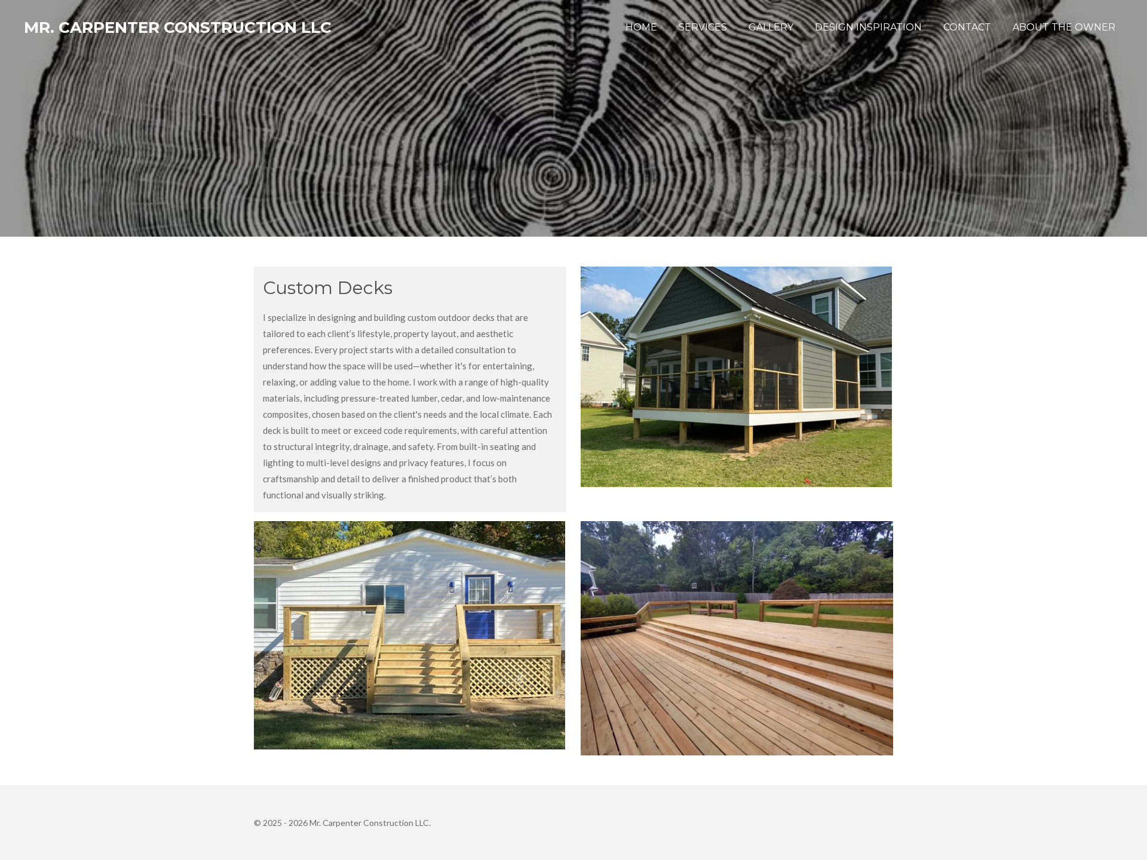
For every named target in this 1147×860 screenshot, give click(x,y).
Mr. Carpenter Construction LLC (178, 27)
